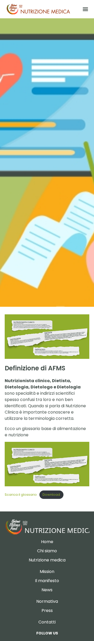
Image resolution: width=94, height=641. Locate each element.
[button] (85, 9)
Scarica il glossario (21, 494)
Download (51, 494)
